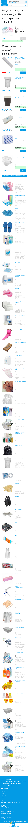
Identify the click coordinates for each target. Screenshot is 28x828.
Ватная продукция (18, 509)
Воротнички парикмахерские (18, 248)
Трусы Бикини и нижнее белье (19, 369)
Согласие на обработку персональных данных (15, 821)
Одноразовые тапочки (19, 222)
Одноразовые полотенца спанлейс (20, 276)
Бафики (16, 573)
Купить (23, 38)
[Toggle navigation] (26, 2)
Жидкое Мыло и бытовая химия (20, 668)
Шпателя (17, 483)
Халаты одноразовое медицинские (19, 613)
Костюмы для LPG (18, 329)
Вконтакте (6, 788)
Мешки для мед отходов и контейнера (20, 681)
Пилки (16, 522)
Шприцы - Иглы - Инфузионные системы (19, 638)
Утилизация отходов (19, 693)
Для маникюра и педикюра (20, 381)
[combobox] (18, 5)
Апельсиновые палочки (19, 599)
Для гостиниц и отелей (19, 762)
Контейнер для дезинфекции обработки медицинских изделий (20, 626)
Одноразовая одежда (19, 732)
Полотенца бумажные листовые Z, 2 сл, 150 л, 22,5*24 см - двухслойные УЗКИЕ (20, 136)
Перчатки (17, 180)
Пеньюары (17, 496)
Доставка (3, 795)
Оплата (3, 797)
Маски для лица (18, 262)
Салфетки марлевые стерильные (19, 561)
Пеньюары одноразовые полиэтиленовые (20, 394)
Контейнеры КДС (18, 706)
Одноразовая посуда (19, 458)
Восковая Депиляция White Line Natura (19, 433)
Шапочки (17, 288)
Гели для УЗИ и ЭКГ (18, 355)
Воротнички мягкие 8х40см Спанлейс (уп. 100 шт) (20, 58)
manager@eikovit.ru (6, 813)
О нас (2, 793)
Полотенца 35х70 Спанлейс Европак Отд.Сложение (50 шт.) (19, 116)
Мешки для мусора (18, 445)
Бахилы (16, 208)
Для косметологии (19, 718)
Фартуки (16, 548)
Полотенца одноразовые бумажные (20, 302)
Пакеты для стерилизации (20, 342)
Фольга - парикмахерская (20, 406)
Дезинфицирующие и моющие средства (19, 235)
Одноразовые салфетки (20, 315)
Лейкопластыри (18, 470)
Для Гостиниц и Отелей (19, 419)
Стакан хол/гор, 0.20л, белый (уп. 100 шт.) (19, 78)
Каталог (4, 5)
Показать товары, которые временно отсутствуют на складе (14, 175)
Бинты (16, 535)
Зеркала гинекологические (19, 587)
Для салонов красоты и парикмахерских (19, 653)
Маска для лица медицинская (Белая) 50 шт (20, 157)
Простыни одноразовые (20, 195)
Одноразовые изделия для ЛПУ (20, 747)
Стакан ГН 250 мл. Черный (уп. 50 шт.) (20, 97)
